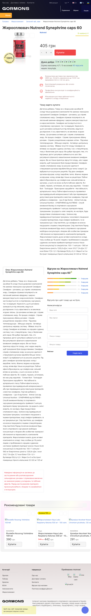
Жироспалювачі (8, 592)
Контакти (30, 3)
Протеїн (5, 575)
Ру (83, 3)
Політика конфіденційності (42, 589)
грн (65, 3)
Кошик (86, 10)
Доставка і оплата (18, 3)
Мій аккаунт (53, 3)
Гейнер (5, 579)
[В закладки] (26, 35)
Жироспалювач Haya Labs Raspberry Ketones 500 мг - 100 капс (52, 534)
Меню (8, 15)
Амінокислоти (7, 589)
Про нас (5, 3)
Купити (60, 52)
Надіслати (77, 353)
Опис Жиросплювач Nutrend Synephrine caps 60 (18, 271)
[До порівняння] (32, 35)
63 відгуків (78, 65)
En (75, 3)
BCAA (4, 585)
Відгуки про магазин (39, 585)
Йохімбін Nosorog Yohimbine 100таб (19, 534)
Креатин (5, 582)
